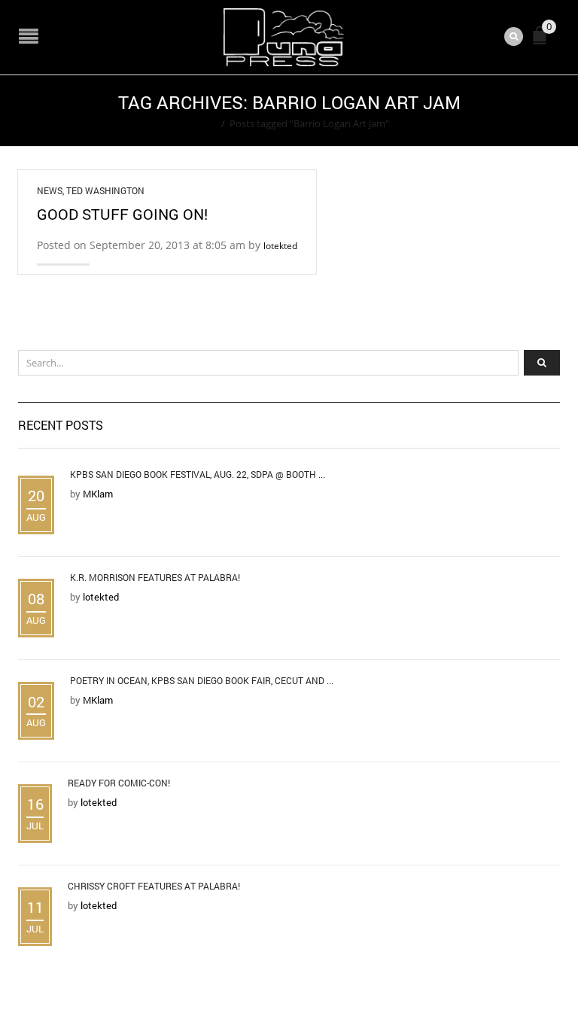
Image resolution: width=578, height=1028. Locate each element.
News (49, 190)
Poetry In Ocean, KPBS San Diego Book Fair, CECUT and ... (201, 680)
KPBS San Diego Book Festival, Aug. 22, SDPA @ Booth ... (197, 474)
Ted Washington (105, 190)
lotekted (280, 245)
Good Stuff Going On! (122, 214)
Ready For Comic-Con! (119, 783)
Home (203, 123)
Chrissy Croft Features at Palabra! (154, 886)
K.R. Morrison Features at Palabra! (155, 577)
